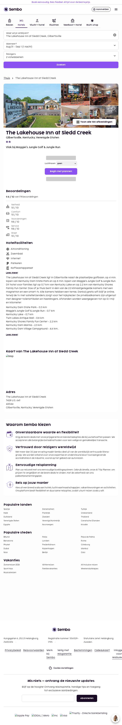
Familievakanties (49, 569)
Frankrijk (46, 513)
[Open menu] (116, 9)
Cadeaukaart (102, 650)
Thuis (7, 78)
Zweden (46, 517)
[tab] (9, 23)
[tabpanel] (61, 49)
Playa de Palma (88, 537)
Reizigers (11, 54)
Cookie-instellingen (63, 668)
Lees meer (12, 273)
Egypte (7, 525)
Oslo (83, 552)
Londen (45, 541)
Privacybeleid (13, 650)
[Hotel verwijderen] (114, 35)
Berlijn (45, 552)
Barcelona (8, 541)
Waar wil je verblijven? (17, 33)
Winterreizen (48, 565)
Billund (7, 537)
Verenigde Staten (11, 521)
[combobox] (58, 36)
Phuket (7, 545)
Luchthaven (50, 163)
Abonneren (86, 698)
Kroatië (84, 525)
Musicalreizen (10, 572)
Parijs (44, 537)
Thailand (85, 517)
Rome (83, 541)
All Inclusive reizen (89, 565)
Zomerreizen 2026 (12, 565)
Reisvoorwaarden (33, 650)
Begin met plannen (61, 171)
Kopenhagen (48, 548)
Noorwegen (47, 525)
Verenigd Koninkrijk (51, 521)
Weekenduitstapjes (89, 569)
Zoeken (61, 65)
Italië (6, 513)
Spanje (7, 509)
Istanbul (84, 548)
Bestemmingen (83, 650)
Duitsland (8, 517)
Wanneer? (11, 44)
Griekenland (86, 513)
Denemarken (48, 509)
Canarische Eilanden (90, 521)
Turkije (84, 509)
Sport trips (8, 569)
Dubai (6, 548)
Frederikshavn (48, 545)
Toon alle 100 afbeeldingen (96, 122)
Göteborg (85, 545)
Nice (6, 552)
